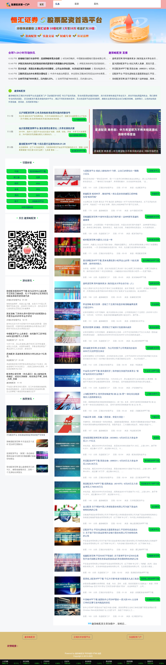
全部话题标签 (27, 207)
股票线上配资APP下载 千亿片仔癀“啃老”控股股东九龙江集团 (111, 578)
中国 (16, 171)
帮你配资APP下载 (152, 460)
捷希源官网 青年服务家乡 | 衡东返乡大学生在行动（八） (138, 58)
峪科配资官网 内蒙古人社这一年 (98, 239)
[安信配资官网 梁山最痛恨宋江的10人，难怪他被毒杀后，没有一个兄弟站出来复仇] (42, 469)
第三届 (16, 177)
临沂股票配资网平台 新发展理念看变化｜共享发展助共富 (47, 128)
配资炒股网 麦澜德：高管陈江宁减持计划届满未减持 (107, 327)
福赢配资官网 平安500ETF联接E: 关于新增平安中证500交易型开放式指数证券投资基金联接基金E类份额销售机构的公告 (111, 557)
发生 (38, 195)
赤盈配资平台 (38, 201)
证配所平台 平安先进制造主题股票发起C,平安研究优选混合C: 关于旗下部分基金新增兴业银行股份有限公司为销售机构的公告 (110, 532)
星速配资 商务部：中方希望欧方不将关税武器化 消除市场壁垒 (126, 151)
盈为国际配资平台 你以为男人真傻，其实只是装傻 (135, 63)
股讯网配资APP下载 (151, 260)
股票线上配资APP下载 (150, 578)
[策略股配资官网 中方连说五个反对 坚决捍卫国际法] (42, 443)
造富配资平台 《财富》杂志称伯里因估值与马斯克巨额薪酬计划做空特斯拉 (21, 456)
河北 (38, 189)
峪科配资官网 (153, 239)
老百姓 (156, 437)
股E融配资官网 (153, 348)
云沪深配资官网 (79, 119)
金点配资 (155, 506)
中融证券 (155, 416)
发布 (16, 189)
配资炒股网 (154, 327)
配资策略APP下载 (38, 171)
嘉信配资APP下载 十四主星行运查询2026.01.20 (42, 143)
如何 (16, 183)
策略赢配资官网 (152, 216)
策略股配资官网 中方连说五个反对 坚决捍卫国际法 (20, 442)
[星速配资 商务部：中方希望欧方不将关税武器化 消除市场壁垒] (127, 131)
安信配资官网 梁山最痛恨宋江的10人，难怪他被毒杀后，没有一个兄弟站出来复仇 (20, 469)
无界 (38, 177)
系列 (16, 195)
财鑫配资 (155, 193)
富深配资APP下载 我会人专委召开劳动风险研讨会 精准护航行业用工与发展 (26, 372)
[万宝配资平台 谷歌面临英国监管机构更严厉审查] (27, 419)
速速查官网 (154, 622)
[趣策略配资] (18, 4)
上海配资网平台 (152, 393)
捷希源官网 (154, 283)
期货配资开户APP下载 (150, 483)
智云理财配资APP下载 (150, 645)
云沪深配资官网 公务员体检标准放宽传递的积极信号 (44, 112)
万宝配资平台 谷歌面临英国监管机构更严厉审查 (25, 435)
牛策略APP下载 (153, 599)
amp (38, 183)
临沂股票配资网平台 (77, 135)
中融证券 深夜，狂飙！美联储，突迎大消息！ (104, 416)
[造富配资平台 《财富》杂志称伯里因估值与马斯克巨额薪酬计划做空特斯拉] (42, 456)
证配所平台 (154, 529)
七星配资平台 (153, 170)
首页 (42, 4)
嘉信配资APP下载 (78, 150)
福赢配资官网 (153, 555)
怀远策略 (155, 304)
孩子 (16, 201)
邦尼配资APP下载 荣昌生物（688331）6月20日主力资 (137, 68)
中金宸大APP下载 (152, 371)
